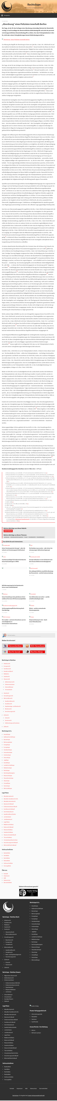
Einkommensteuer (9, 684)
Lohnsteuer (8, 992)
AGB (5, 878)
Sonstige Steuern (8, 999)
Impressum (7, 876)
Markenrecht (8, 709)
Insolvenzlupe (7, 755)
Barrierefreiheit (8, 882)
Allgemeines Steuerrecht (10, 975)
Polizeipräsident (40, 537)
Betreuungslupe (8, 742)
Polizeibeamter (32, 537)
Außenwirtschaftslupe (9, 737)
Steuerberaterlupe (8, 778)
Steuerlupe (6, 781)
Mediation (6, 674)
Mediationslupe (8, 768)
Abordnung (6, 537)
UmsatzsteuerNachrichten (10, 840)
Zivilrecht (6, 715)
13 (15, 324)
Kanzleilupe (7, 762)
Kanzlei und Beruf (8, 671)
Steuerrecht (7, 679)
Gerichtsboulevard (8, 811)
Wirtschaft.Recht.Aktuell (10, 845)
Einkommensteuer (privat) (12, 985)
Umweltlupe (7, 783)
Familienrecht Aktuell (9, 809)
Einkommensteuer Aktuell (10, 806)
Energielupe (7, 744)
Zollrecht (6, 726)
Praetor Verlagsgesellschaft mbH (36, 1095)
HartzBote (6, 855)
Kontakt (6, 873)
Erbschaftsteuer (9, 687)
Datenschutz (7, 880)
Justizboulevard (8, 819)
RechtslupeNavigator (9, 773)
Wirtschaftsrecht (8, 698)
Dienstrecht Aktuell (9, 804)
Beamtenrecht (8, 531)
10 (8, 266)
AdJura (33, 1030)
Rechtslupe (34, 4)
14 (9, 343)
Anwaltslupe (7, 734)
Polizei (25, 537)
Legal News (7, 822)
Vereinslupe (7, 786)
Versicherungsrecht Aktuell (11, 842)
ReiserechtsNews (8, 830)
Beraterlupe (7, 739)
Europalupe (7, 747)
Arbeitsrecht (7, 663)
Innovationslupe (8, 752)
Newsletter (34, 1016)
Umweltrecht (9, 944)
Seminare (34, 1019)
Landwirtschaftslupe (9, 765)
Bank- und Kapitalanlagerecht (13, 954)
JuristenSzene (7, 817)
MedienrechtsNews (9, 824)
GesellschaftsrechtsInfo (10, 814)
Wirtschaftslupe (8, 788)
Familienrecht (7, 669)
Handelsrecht (8, 704)
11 (17, 271)
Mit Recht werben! (36, 1033)
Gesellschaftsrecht (9, 701)
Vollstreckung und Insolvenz (12, 723)
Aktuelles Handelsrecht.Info (11, 799)
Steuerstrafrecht (10, 932)
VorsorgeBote (7, 866)
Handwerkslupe (8, 750)
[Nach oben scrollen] (54, 1098)
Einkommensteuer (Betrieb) (13, 983)
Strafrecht (6, 693)
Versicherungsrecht (10, 711)
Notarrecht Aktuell (8, 827)
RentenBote (7, 860)
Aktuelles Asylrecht (8, 796)
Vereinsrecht (8, 720)
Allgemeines (18, 519)
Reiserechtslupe (8, 775)
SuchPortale (35, 1022)
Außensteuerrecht (9, 682)
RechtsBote (7, 858)
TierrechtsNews (8, 837)
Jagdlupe (6, 760)
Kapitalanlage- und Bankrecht (13, 706)
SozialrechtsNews (8, 832)
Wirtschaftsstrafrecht (11, 934)
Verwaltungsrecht (25, 519)
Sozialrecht (7, 676)
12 (47, 273)
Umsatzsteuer (8, 689)
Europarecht (7, 666)
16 (52, 456)
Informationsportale (37, 1014)
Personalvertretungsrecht (16, 537)
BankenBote (7, 853)
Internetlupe (7, 757)
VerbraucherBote (8, 863)
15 (36, 407)
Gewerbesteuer (9, 987)
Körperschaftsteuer (11, 989)
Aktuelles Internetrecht (10, 801)
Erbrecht (7, 718)
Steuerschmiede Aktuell (10, 835)
